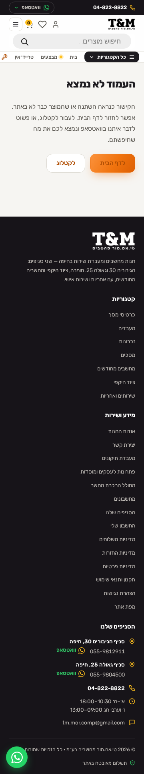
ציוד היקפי (124, 382)
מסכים (128, 355)
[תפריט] (15, 24)
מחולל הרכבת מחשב (113, 485)
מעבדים (126, 328)
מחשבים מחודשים (116, 368)
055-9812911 (107, 652)
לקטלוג (65, 163)
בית (73, 57)
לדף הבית (112, 163)
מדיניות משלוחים (117, 539)
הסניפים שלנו (120, 512)
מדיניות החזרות (118, 552)
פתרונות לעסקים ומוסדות (107, 471)
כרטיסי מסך (121, 314)
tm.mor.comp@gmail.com (93, 722)
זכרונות (127, 341)
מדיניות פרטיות (118, 566)
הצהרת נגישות (119, 593)
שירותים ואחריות (117, 395)
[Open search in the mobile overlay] (72, 41)
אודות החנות (121, 431)
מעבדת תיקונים (118, 458)
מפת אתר (124, 606)
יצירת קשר (123, 445)
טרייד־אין (24, 57)
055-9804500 (107, 675)
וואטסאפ (66, 650)
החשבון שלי (122, 525)
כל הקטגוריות (111, 57)
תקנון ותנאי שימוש (115, 579)
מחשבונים (124, 498)
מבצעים (49, 57)
